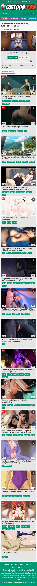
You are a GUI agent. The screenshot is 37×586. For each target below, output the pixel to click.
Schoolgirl (6, 104)
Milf (4, 496)
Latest (23, 18)
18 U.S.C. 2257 (22, 567)
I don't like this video (11, 53)
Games (8, 314)
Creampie (11, 526)
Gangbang (31, 283)
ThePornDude (26, 1)
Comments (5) (27, 61)
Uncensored (6, 101)
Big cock (20, 101)
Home (5, 18)
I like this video (8, 53)
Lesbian (29, 192)
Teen (4, 162)
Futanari (20, 374)
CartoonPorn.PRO (15, 582)
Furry (9, 222)
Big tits (27, 101)
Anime (14, 101)
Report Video (23, 57)
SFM (7, 253)
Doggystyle (11, 131)
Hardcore (26, 496)
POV (11, 29)
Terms (12, 567)
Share (19, 61)
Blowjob (24, 162)
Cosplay (31, 162)
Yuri (4, 192)
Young (5, 286)
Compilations (21, 192)
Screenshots (9, 61)
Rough (10, 283)
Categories (14, 18)
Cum (17, 526)
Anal (4, 222)
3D (25, 131)
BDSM (16, 29)
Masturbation (7, 466)
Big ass (29, 253)
